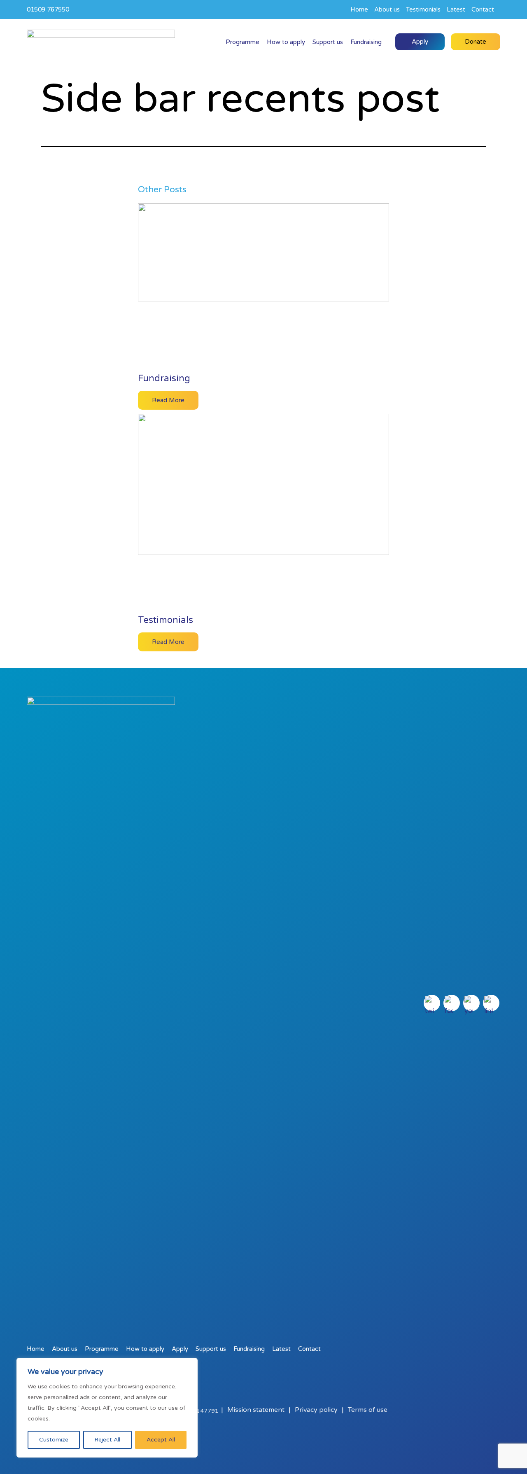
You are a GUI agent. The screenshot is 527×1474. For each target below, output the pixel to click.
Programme (242, 42)
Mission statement (255, 1410)
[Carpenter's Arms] (101, 42)
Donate (475, 41)
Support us (327, 42)
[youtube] (471, 1003)
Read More (168, 400)
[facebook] (451, 1003)
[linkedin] (491, 1003)
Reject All (107, 1439)
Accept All (161, 1439)
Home (359, 9)
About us (387, 9)
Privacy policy (316, 1410)
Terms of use (367, 1410)
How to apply (286, 42)
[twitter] (432, 1003)
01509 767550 (48, 9)
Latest (456, 9)
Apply (420, 41)
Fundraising (366, 42)
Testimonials (423, 9)
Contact (482, 9)
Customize (53, 1439)
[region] (107, 1408)
